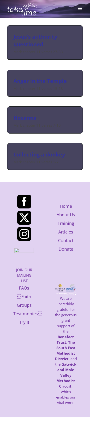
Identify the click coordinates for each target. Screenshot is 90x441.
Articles (65, 232)
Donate (66, 249)
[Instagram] (24, 234)
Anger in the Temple (40, 80)
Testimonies (27, 313)
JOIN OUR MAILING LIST (24, 275)
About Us (66, 215)
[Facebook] (24, 201)
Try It (24, 322)
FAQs (24, 288)
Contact (65, 240)
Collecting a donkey (39, 154)
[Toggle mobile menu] (80, 8)
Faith (24, 296)
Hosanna (24, 117)
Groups (24, 305)
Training (66, 223)
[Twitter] (24, 218)
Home (66, 206)
